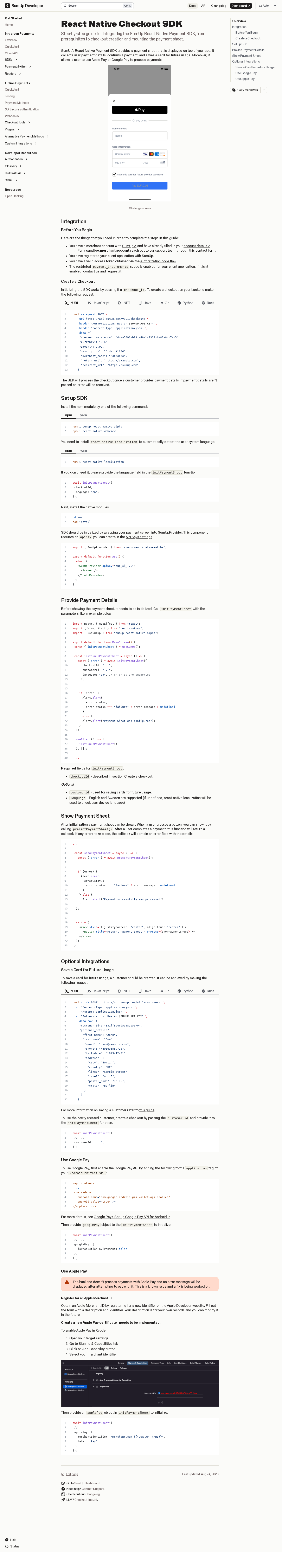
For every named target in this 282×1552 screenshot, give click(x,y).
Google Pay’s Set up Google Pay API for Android (132, 1217)
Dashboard (239, 6)
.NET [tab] (126, 303)
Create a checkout (138, 776)
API (203, 6)
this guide (146, 1110)
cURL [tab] (74, 303)
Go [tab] (167, 303)
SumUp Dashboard (87, 1483)
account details (197, 246)
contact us (91, 271)
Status (14, 1546)
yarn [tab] (83, 415)
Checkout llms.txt (86, 1500)
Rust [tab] (210, 303)
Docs (192, 6)
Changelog (218, 6)
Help (13, 1540)
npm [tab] (68, 415)
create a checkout (165, 290)
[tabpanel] (140, 342)
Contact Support (93, 1489)
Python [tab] (188, 303)
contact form (205, 250)
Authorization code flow (158, 261)
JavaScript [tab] (100, 303)
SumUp (129, 246)
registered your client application (109, 256)
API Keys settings (139, 537)
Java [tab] (147, 303)
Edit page (69, 1474)
